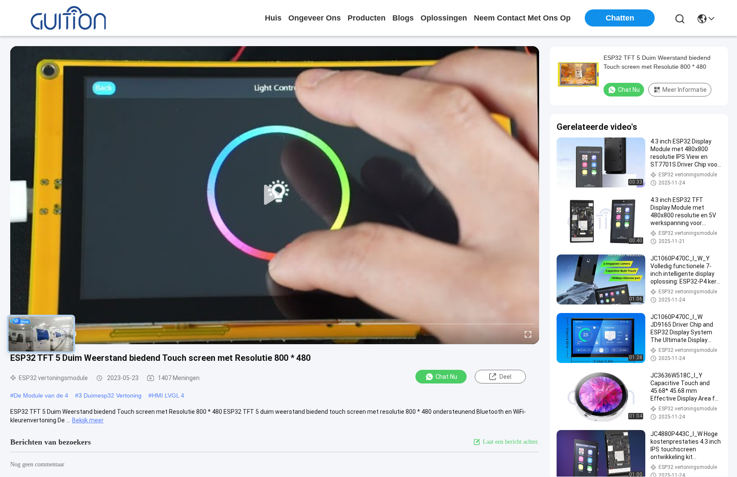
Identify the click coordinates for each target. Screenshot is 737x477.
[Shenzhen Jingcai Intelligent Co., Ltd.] (68, 18)
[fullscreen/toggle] (528, 334)
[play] (274, 195)
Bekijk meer (88, 420)
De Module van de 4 (41, 395)
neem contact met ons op (522, 18)
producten (367, 18)
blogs (403, 18)
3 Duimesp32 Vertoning (110, 395)
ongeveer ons (314, 18)
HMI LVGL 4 (168, 395)
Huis (273, 18)
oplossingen (444, 18)
